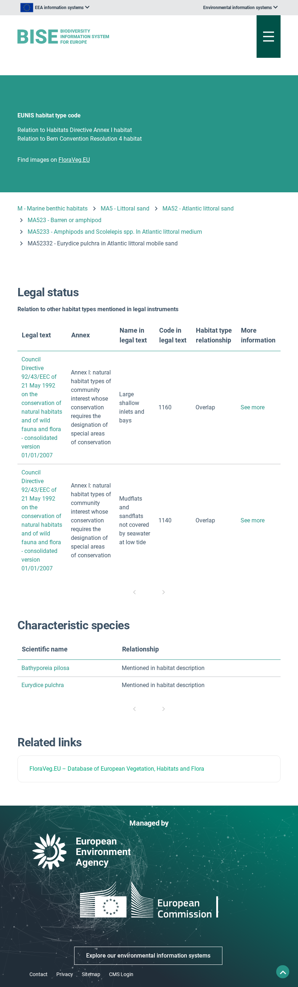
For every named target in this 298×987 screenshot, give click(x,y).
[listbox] (54, 7)
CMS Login (121, 974)
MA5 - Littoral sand (125, 208)
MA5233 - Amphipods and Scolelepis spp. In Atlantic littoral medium (115, 231)
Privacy (64, 974)
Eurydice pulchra (42, 685)
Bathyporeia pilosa (45, 668)
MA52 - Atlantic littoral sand (198, 208)
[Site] (103, 36)
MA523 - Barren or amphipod (64, 220)
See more (253, 407)
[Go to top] (282, 971)
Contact (38, 974)
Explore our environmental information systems (148, 955)
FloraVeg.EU (45, 768)
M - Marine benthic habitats (52, 208)
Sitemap (91, 974)
